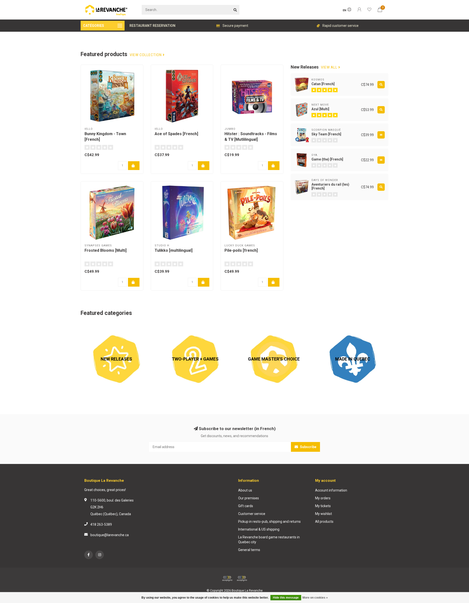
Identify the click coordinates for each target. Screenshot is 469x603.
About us (245, 490)
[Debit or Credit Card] (227, 578)
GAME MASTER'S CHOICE (258, 326)
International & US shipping (258, 529)
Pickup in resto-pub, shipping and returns (269, 521)
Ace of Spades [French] (176, 133)
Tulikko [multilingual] (173, 250)
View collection (146, 55)
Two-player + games (175, 326)
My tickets (323, 506)
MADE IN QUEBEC (330, 326)
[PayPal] (242, 578)
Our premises (248, 498)
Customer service (251, 514)
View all (329, 67)
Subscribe (307, 447)
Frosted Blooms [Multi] (106, 250)
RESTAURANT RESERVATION (152, 26)
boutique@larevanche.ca (109, 535)
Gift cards (245, 506)
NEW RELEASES (93, 326)
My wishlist (323, 514)
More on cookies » (315, 597)
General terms (249, 550)
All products (324, 521)
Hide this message (286, 597)
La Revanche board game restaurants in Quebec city (269, 539)
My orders (322, 498)
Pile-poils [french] (241, 250)
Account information (331, 490)
